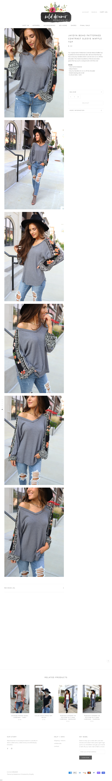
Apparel (36, 25)
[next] (106, 701)
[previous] (5, 701)
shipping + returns (59, 740)
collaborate (57, 743)
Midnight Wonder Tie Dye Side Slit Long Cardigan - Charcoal (92, 717)
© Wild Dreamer (12, 772)
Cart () (104, 12)
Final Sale (85, 25)
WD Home (63, 25)
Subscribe (85, 757)
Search (94, 12)
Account (85, 12)
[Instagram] (11, 748)
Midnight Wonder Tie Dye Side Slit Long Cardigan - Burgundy (68, 717)
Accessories (49, 25)
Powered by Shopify (27, 774)
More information (77, 110)
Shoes (73, 25)
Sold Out (85, 103)
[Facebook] (7, 748)
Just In (25, 25)
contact (56, 746)
